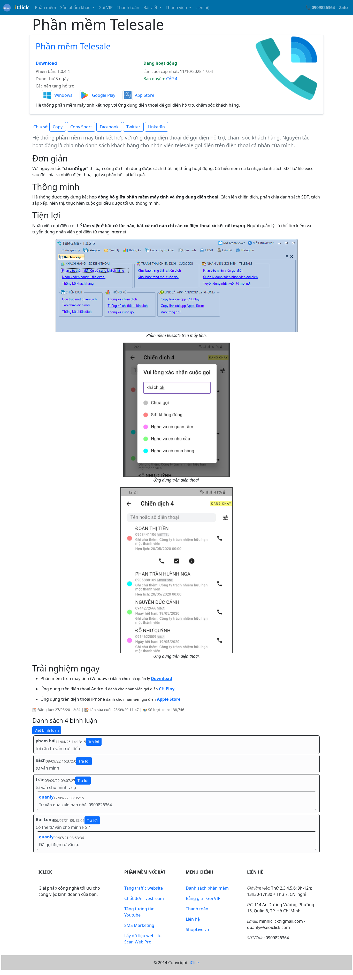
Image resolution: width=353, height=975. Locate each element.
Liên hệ (202, 7)
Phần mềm (45, 7)
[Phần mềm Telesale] (287, 68)
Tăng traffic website (143, 888)
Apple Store (168, 699)
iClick (195, 962)
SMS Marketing (139, 925)
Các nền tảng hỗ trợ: (55, 86)
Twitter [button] (133, 127)
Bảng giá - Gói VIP (203, 898)
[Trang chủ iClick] (7, 7)
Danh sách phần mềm (207, 888)
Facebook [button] (109, 127)
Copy (58, 127)
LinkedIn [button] (156, 127)
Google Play (103, 95)
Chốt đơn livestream (144, 898)
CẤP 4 (171, 79)
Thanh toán (128, 7)
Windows (63, 95)
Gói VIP (105, 7)
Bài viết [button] (150, 7)
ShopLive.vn (197, 929)
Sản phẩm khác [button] (75, 7)
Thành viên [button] (177, 7)
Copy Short (81, 127)
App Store (144, 95)
